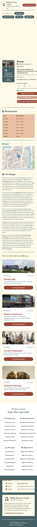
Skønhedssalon (8, 17)
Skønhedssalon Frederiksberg (27, 433)
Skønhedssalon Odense (27, 437)
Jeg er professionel (29, 5)
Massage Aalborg (10, 451)
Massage (19, 17)
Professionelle (24, 483)
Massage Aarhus (9, 455)
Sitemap (26, 525)
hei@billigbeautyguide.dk (14, 513)
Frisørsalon (19, 13)
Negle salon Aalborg (27, 462)
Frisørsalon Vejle (9, 437)
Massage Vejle (10, 466)
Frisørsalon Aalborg (9, 426)
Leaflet (15, 169)
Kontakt (10, 489)
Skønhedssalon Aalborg (27, 426)
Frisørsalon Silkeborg (10, 433)
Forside (10, 483)
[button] (18, 156)
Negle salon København (27, 451)
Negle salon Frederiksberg (27, 459)
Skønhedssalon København (27, 422)
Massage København (9, 462)
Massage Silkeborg (10, 469)
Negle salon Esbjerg (27, 466)
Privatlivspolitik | (18, 525)
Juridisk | (11, 525)
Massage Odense (10, 459)
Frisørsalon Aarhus (10, 422)
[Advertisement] (18, 39)
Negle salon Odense (27, 455)
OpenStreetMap (22, 169)
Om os (9, 486)
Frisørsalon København (10, 440)
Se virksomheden (18, 288)
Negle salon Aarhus (27, 469)
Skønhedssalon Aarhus (27, 429)
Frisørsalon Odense (9, 429)
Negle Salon (29, 17)
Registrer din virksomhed (26, 486)
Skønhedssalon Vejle (27, 440)
